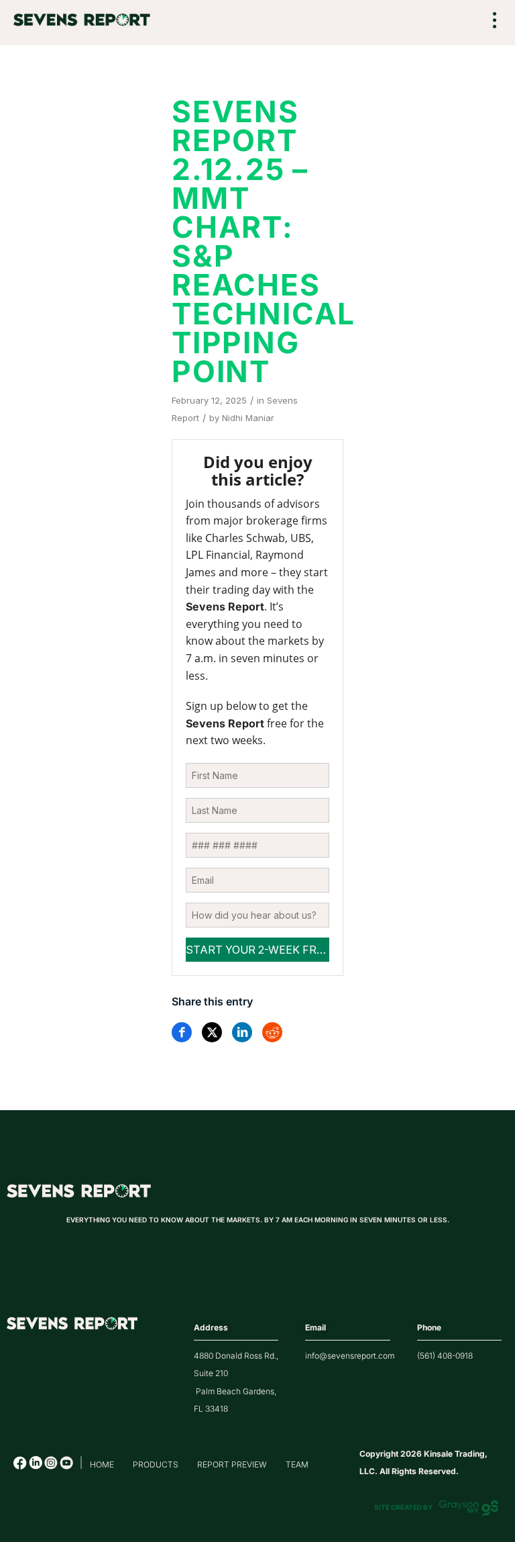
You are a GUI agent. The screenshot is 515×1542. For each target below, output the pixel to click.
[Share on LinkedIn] (242, 1032)
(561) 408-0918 (445, 1356)
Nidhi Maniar (248, 417)
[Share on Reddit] (272, 1032)
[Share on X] (212, 1032)
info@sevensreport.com (349, 1356)
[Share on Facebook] (182, 1032)
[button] (494, 21)
